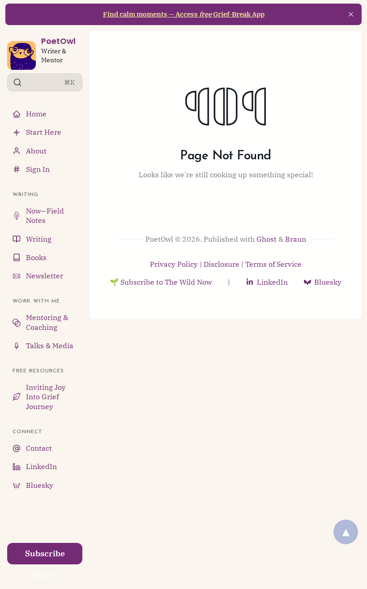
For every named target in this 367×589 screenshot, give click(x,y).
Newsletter (44, 275)
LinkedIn (41, 466)
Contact (39, 448)
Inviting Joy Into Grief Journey (46, 397)
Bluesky (39, 485)
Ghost (266, 239)
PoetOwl (58, 41)
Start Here (43, 132)
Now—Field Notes (45, 215)
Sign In (38, 169)
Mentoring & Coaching (47, 322)
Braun (295, 239)
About (36, 150)
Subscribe (45, 553)
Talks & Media (49, 345)
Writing (38, 239)
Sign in (45, 575)
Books (36, 257)
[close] (351, 14)
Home (36, 113)
